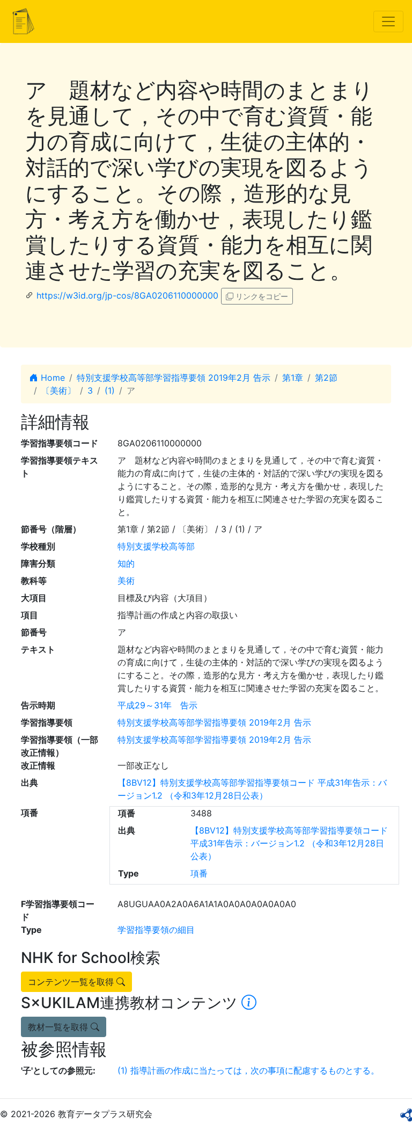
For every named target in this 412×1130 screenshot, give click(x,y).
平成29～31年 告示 (157, 705)
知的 (126, 563)
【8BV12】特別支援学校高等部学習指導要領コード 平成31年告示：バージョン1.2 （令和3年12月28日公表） (289, 843)
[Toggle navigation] (388, 21)
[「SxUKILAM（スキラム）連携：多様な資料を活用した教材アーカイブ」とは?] (248, 1003)
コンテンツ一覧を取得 (72, 981)
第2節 (326, 377)
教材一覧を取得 (59, 1027)
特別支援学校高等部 (156, 546)
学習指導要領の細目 (156, 929)
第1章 (292, 377)
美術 (126, 580)
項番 (199, 873)
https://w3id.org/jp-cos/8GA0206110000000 (127, 295)
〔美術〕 (58, 390)
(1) (110, 390)
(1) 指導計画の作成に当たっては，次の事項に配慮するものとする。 (248, 1070)
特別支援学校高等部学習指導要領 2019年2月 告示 (173, 377)
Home (51, 377)
